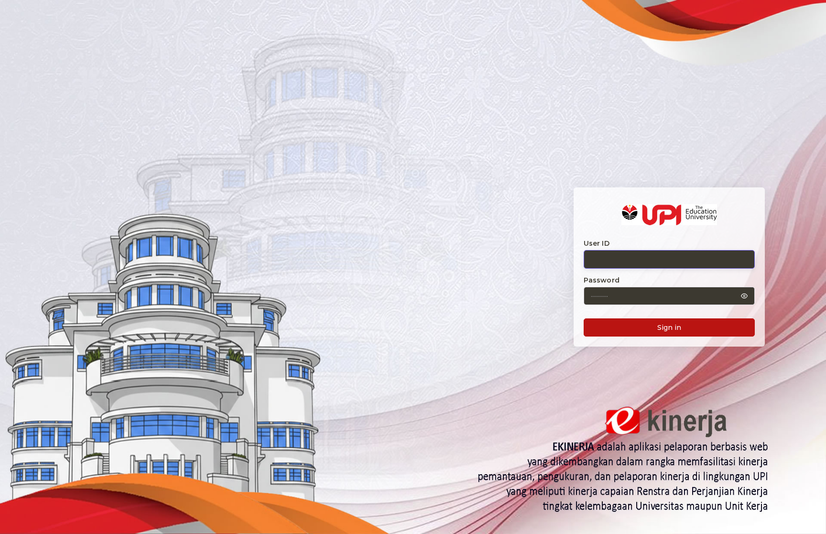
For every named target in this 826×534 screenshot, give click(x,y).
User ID (596, 243)
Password (602, 280)
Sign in (669, 327)
